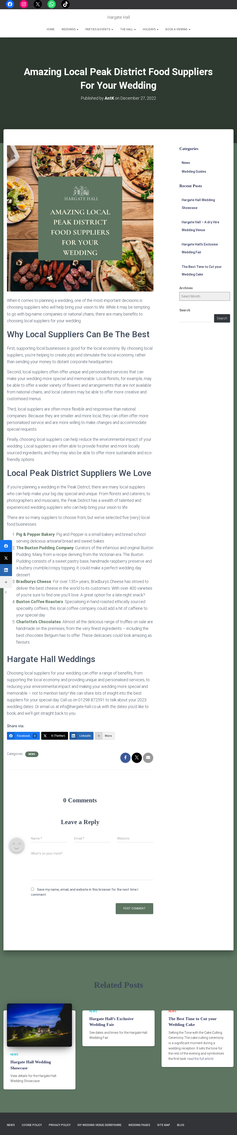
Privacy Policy (60, 1125)
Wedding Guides (194, 171)
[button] (77, 29)
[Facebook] (6, 546)
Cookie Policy (32, 1125)
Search (184, 310)
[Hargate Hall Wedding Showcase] (39, 1025)
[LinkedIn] (6, 570)
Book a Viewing (176, 29)
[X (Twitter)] (6, 558)
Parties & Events (98, 29)
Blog (180, 1125)
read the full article (200, 1059)
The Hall (127, 29)
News (31, 754)
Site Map (163, 1125)
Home (51, 29)
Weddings (69, 29)
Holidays (149, 29)
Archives (186, 288)
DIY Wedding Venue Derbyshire (100, 1125)
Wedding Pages (139, 1125)
